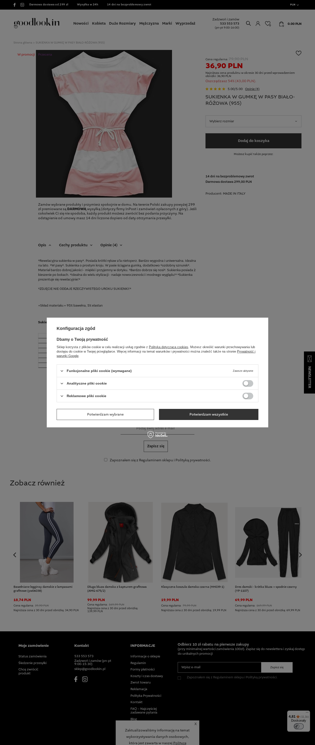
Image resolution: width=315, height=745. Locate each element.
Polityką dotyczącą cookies (168, 347)
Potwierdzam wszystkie (208, 414)
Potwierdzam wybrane (105, 414)
